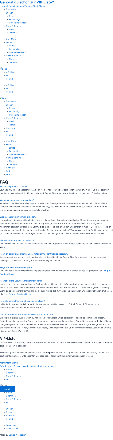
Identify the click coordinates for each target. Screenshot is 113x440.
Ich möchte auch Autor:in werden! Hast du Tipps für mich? (27, 314)
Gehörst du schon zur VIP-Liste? (27, 2)
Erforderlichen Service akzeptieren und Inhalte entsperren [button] (27, 366)
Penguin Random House (20, 294)
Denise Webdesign (17, 435)
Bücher (9, 13)
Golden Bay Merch (17, 23)
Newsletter (11, 128)
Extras (12, 16)
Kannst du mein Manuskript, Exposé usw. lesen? (22, 301)
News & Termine (13, 26)
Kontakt (9, 79)
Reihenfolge (14, 19)
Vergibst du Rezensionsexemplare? (16, 267)
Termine (13, 32)
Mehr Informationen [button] (9, 363)
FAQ (8, 75)
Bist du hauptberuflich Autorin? (14, 186)
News (11, 29)
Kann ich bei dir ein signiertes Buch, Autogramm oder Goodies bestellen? (34, 254)
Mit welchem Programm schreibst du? (17, 240)
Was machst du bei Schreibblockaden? (18, 217)
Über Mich (11, 9)
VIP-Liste (10, 72)
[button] (56, 186)
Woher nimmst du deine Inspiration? (17, 200)
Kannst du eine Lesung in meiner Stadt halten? (21, 281)
